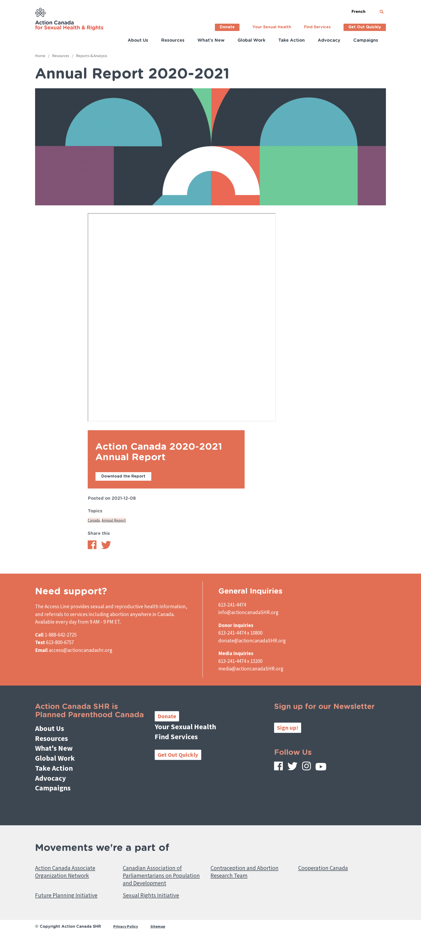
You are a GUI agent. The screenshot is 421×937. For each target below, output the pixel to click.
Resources (172, 40)
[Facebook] (278, 767)
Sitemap (157, 926)
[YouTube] (321, 768)
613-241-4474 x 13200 (240, 661)
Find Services (317, 27)
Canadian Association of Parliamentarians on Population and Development (161, 875)
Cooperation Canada (323, 868)
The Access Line (52, 606)
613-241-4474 (232, 604)
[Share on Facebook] (92, 547)
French (358, 11)
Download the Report (123, 476)
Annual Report (114, 520)
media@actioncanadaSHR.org (250, 668)
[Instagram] (306, 767)
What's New (211, 40)
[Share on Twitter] (106, 547)
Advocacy (329, 40)
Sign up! (287, 727)
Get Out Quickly (364, 27)
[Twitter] (292, 767)
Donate (227, 27)
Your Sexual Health (271, 27)
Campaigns (365, 40)
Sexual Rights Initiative (151, 895)
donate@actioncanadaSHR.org (252, 640)
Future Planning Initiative (66, 895)
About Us (138, 40)
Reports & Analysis (91, 55)
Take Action (291, 40)
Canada (94, 520)
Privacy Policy (125, 926)
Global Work (251, 40)
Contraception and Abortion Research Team (244, 871)
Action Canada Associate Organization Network (65, 871)
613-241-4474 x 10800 (240, 632)
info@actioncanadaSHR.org (248, 612)
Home (40, 55)
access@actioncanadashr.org (80, 650)
